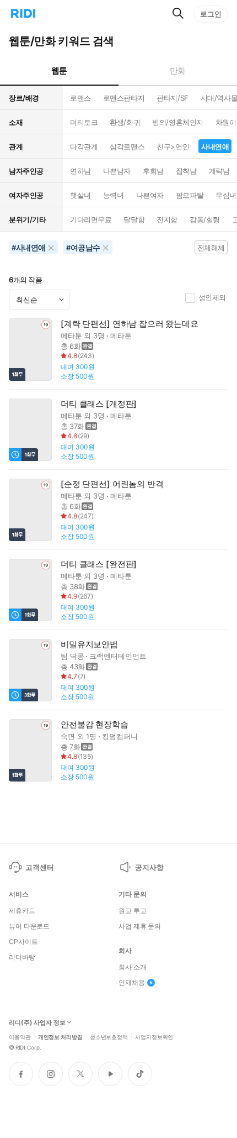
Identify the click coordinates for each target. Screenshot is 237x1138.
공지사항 (149, 867)
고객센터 (39, 867)
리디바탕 (22, 957)
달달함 (133, 219)
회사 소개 (132, 967)
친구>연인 (173, 146)
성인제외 (212, 297)
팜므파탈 (189, 195)
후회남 (153, 170)
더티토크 (84, 122)
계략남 (219, 170)
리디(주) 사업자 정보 (37, 1022)
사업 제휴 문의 (139, 926)
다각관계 (84, 146)
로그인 (211, 13)
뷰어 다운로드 (29, 926)
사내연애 (215, 146)
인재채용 (131, 983)
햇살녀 (80, 195)
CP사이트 (23, 942)
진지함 (167, 219)
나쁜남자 (117, 170)
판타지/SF (172, 97)
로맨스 (80, 97)
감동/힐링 (205, 219)
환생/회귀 (125, 122)
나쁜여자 (150, 195)
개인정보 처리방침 (60, 1036)
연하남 (80, 170)
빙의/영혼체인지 (177, 122)
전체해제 (211, 247)
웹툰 (59, 70)
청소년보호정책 (109, 1036)
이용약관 (20, 1036)
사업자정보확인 (154, 1036)
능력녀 (113, 195)
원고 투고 (132, 911)
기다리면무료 (90, 219)
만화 (178, 70)
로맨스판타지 (123, 97)
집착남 (186, 170)
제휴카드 (22, 911)
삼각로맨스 (127, 146)
